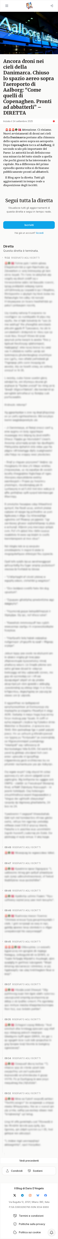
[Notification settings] (51, 1232)
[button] (6, 6)
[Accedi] (51, 6)
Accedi (40, 233)
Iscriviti (29, 225)
